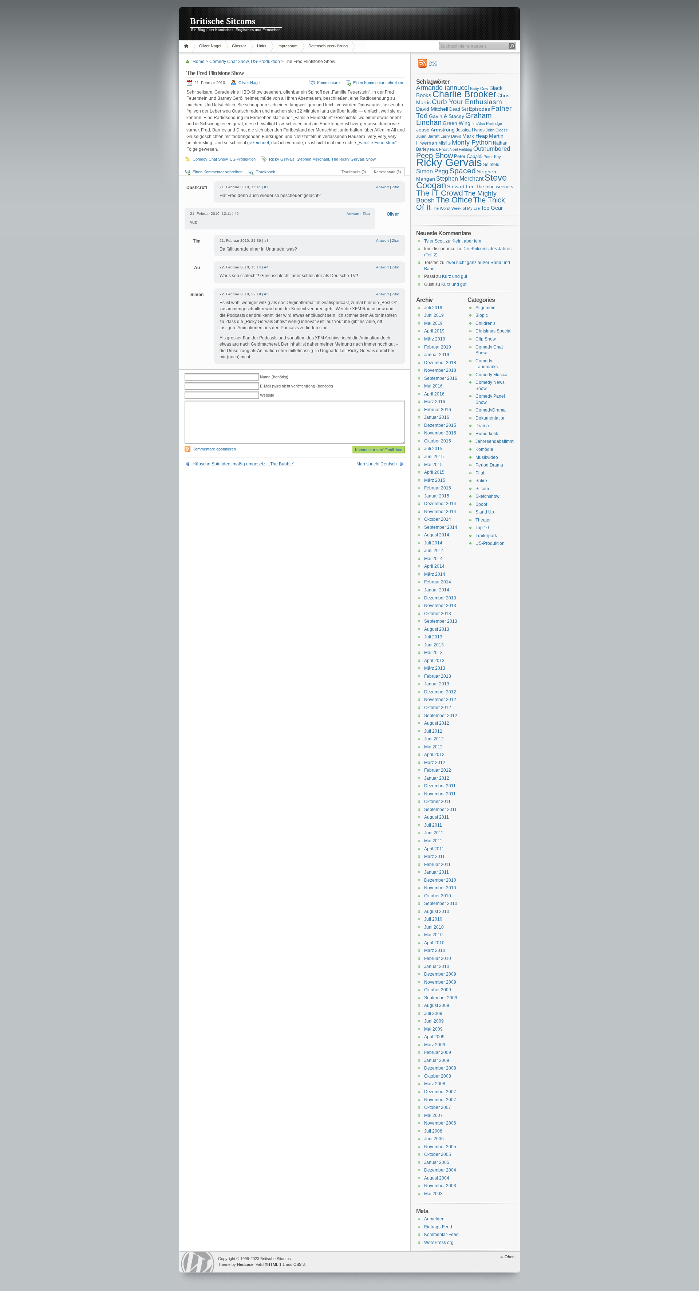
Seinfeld (491, 164)
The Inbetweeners (494, 186)
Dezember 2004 (440, 1170)
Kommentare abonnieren (214, 449)
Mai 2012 (433, 746)
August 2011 (436, 817)
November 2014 (440, 511)
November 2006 (440, 1123)
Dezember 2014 (440, 503)
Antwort (382, 187)
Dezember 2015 (440, 425)
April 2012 (434, 754)
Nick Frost (439, 149)
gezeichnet (258, 142)
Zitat (395, 187)
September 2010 (440, 903)
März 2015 (434, 480)
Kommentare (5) (387, 172)
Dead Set (458, 109)
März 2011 (434, 856)
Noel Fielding (461, 149)
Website (267, 395)
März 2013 (434, 668)
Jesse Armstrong (435, 130)
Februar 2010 (437, 958)
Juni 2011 (433, 832)
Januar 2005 (436, 1162)
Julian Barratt (427, 136)
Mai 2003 (433, 1193)
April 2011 (434, 848)
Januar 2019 (436, 354)
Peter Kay (492, 156)
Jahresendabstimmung (498, 441)
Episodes (479, 109)
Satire (481, 480)
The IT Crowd (439, 193)
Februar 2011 (437, 864)
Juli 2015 (433, 448)
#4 (266, 267)
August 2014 (436, 535)
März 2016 (434, 401)
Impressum (287, 46)
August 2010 (436, 911)
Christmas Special (493, 331)
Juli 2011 (433, 825)
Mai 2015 (433, 464)
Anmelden (434, 1218)
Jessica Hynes (470, 130)
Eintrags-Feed (438, 1226)
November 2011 (440, 793)
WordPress (197, 1262)
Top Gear (492, 208)
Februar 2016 (437, 409)
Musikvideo (486, 457)
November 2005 (440, 1146)
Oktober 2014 (437, 519)
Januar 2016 (436, 417)
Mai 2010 (433, 934)
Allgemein (485, 307)
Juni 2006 (434, 1138)
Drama (482, 425)
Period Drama (489, 465)
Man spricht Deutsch (376, 464)
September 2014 (440, 527)
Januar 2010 (436, 966)
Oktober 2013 (437, 613)
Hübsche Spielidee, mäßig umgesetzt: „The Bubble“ (244, 464)
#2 (236, 214)
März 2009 (434, 1044)
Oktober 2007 (437, 1107)
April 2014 (434, 566)
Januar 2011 (436, 872)
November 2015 (440, 433)
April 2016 (434, 394)
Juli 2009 (433, 1013)
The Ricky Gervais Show (353, 159)
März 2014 (434, 574)
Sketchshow (487, 496)
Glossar (239, 46)
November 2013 (440, 605)
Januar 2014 (436, 590)
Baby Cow (479, 88)
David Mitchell (432, 109)
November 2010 (440, 887)
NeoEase (245, 1264)
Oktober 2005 (437, 1154)
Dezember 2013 (440, 598)
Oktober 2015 (437, 441)
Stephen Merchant (313, 159)
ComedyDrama (490, 410)
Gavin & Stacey (446, 116)
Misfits (444, 143)
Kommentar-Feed (441, 1234)
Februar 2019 (437, 347)
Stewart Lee (461, 186)
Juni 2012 (434, 738)
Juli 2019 (433, 307)
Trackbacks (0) (353, 172)
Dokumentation (490, 418)
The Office (454, 199)
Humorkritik (486, 433)
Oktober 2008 (437, 1076)
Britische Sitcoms (222, 21)
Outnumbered (491, 148)
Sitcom (482, 488)
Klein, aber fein (466, 241)
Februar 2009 (437, 1052)
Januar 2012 (436, 778)
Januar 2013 (436, 683)
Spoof (481, 504)
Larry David (451, 136)
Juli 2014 (433, 543)
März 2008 (434, 1083)
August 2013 (436, 629)
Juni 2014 (434, 550)
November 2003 (440, 1185)
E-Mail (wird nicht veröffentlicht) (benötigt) (296, 386)
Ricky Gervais (282, 159)
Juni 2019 (434, 315)
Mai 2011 (433, 840)
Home (187, 46)
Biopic (481, 315)
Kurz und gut (454, 276)
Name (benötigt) (274, 377)
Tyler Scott (434, 241)
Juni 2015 (434, 456)
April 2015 (434, 472)
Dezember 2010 (440, 880)
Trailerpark (486, 535)
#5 (266, 294)
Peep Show (434, 155)
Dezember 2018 (440, 362)
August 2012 (436, 723)
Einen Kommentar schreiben (378, 82)
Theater (483, 520)
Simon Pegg (432, 171)
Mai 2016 (433, 386)
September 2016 (440, 378)
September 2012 (440, 715)
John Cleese (497, 130)
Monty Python (472, 142)
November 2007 (440, 1099)
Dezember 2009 (440, 974)
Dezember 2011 (440, 785)
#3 (266, 241)
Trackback (265, 172)
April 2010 (434, 942)
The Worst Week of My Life (456, 208)
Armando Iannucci (442, 87)
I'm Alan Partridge (486, 123)
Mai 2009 (433, 1029)
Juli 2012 (433, 731)
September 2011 (440, 809)
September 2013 (440, 621)
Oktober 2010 (437, 895)
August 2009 (436, 1005)
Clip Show (485, 339)
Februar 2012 (437, 770)
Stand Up (484, 512)
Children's (485, 323)
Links (261, 46)
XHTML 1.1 (275, 1264)
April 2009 (434, 1036)
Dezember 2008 (440, 1068)
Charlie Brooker (464, 94)
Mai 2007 (433, 1115)
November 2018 (440, 370)
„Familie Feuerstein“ (377, 142)
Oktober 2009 (437, 989)
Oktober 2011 (437, 801)
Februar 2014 (437, 582)
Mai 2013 (433, 652)
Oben (509, 1257)
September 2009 (440, 997)
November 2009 (440, 982)
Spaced (462, 170)
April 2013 (434, 660)
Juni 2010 (434, 927)
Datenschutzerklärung (328, 46)
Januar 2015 (436, 496)
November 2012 (440, 699)
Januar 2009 (436, 1060)
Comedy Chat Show (229, 61)
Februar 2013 (437, 676)
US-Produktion (265, 61)
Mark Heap (475, 136)
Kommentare (328, 82)
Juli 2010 (433, 919)
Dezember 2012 (440, 691)
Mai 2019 (433, 323)
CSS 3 (299, 1264)
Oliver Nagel (210, 46)
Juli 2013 (433, 636)
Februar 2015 (437, 488)
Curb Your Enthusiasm (467, 102)
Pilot (479, 473)
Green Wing (456, 123)
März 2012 (434, 762)
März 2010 (434, 950)
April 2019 (434, 331)
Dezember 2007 (440, 1091)
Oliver (393, 214)
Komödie (484, 449)
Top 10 (482, 527)
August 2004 (436, 1178)
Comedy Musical (492, 374)
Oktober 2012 (437, 707)
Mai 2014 (433, 558)
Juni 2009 (434, 1021)
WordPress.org (439, 1242)
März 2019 (434, 339)
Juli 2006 (433, 1131)
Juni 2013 (434, 645)
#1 (266, 187)
